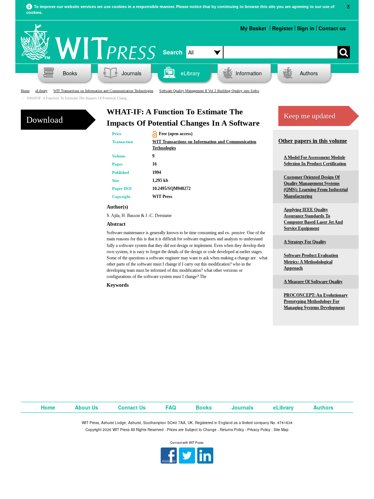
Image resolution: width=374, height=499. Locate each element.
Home (25, 91)
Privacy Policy (258, 429)
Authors (309, 73)
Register (282, 28)
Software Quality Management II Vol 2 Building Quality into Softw (209, 91)
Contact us (332, 28)
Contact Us (132, 407)
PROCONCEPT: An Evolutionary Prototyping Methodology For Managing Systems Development (316, 301)
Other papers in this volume (312, 141)
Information (249, 73)
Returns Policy (232, 429)
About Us (86, 407)
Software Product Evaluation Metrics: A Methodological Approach (311, 261)
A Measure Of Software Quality (313, 281)
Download (44, 120)
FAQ (170, 407)
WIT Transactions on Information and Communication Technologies (103, 91)
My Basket (253, 28)
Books (70, 73)
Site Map (281, 429)
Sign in (305, 28)
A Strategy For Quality (305, 241)
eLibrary (190, 73)
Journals (131, 73)
